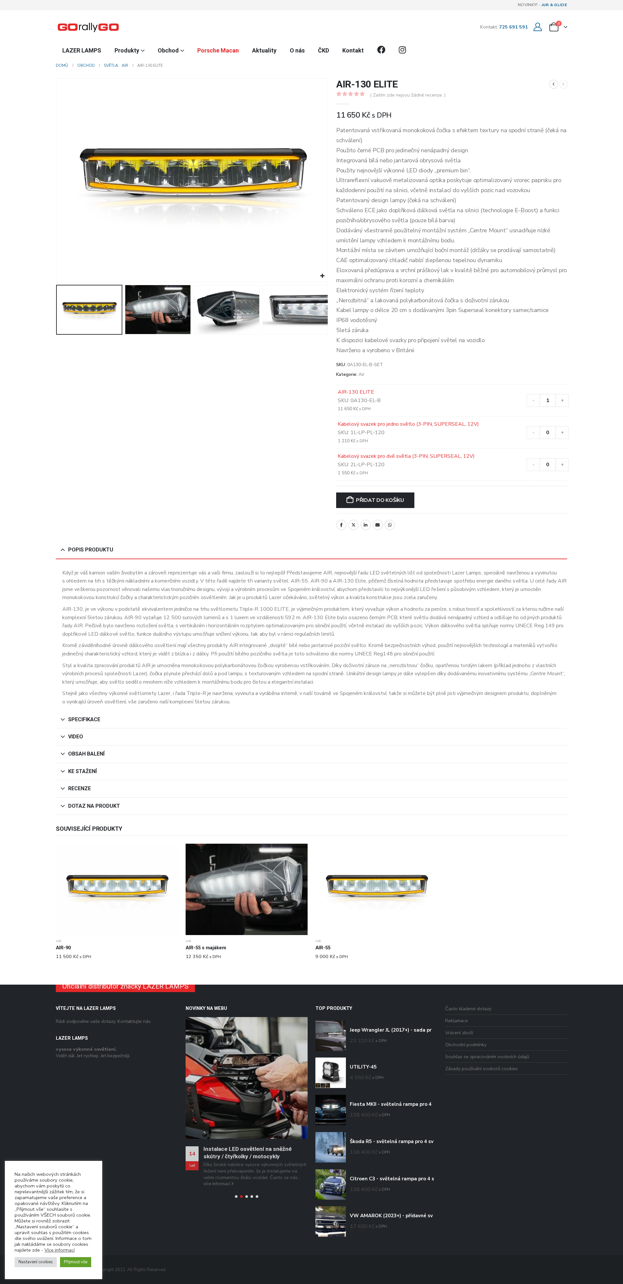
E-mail (378, 525)
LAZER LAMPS (81, 50)
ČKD (323, 50)
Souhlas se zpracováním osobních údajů (487, 1056)
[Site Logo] (88, 27)
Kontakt (353, 50)
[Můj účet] (537, 27)
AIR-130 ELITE (356, 392)
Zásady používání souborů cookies (481, 1068)
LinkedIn (365, 525)
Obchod (168, 50)
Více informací (59, 1250)
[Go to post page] (247, 1048)
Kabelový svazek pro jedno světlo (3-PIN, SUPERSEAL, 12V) (408, 424)
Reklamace (456, 1020)
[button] (57, 180)
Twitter (353, 525)
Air (361, 374)
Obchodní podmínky (465, 1044)
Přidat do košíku (380, 500)
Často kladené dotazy (468, 1008)
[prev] (553, 84)
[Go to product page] (117, 889)
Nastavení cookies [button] (35, 1262)
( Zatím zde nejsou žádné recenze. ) (408, 95)
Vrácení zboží (459, 1032)
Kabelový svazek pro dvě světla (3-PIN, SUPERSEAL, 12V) (406, 456)
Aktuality (264, 50)
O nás (297, 50)
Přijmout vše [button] (75, 1262)
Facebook (341, 525)
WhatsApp (390, 525)
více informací (217, 1125)
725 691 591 (513, 27)
